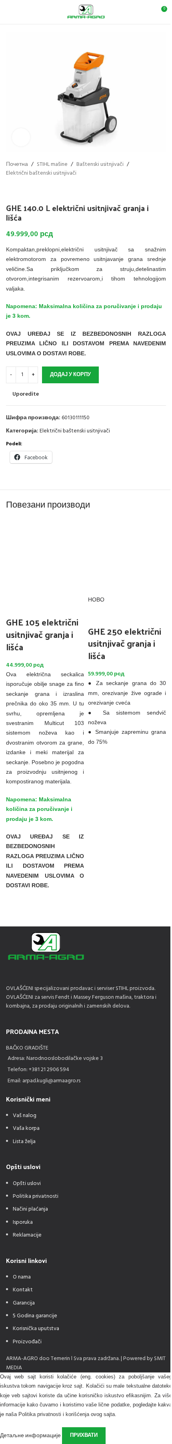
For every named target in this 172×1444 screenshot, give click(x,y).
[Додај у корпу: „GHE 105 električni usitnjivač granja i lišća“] (16, 908)
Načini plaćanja (30, 1209)
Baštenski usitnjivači (100, 164)
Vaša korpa (26, 1128)
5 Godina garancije (35, 1316)
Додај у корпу (70, 374)
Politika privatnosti (35, 1196)
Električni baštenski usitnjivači (41, 173)
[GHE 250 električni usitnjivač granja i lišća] (127, 557)
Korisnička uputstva (36, 1328)
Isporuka (23, 1222)
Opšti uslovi (27, 1183)
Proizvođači (27, 1341)
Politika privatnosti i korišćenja (53, 1414)
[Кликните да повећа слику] (21, 137)
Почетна (17, 164)
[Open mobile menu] (9, 12)
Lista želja (24, 1141)
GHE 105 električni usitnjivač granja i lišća (42, 634)
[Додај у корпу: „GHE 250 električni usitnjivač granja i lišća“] (98, 765)
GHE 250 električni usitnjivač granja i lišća (124, 643)
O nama (22, 1277)
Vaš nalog (24, 1115)
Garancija (24, 1303)
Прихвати (84, 1435)
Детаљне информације (31, 1435)
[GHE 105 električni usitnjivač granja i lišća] (45, 557)
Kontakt (23, 1290)
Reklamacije (27, 1235)
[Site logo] (86, 12)
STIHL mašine (52, 164)
